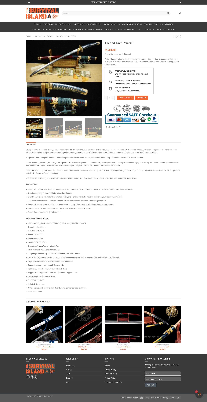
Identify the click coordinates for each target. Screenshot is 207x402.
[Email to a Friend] (112, 127)
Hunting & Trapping (152, 24)
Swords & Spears (111, 24)
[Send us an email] (29, 2)
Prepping (48, 24)
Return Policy (110, 378)
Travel (140, 29)
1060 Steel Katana (84, 347)
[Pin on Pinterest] (114, 127)
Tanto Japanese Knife (162, 347)
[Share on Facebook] (106, 127)
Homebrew (149, 29)
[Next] (98, 78)
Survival (37, 24)
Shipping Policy (111, 374)
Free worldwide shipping (103, 2)
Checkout (69, 378)
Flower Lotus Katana (123, 347)
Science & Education (165, 29)
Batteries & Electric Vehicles (87, 24)
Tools (117, 29)
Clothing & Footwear (82, 29)
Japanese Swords (66, 36)
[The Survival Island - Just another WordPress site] (42, 13)
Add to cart (125, 98)
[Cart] (180, 13)
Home (29, 36)
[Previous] (30, 78)
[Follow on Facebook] (27, 2)
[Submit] (168, 13)
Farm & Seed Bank (103, 29)
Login (68, 374)
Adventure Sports (61, 29)
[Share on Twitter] (109, 127)
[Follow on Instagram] (32, 377)
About (107, 365)
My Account (70, 365)
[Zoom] (29, 113)
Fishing (168, 24)
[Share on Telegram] (119, 127)
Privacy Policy (110, 370)
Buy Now (141, 98)
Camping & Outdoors (40, 29)
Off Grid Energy (62, 24)
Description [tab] (31, 144)
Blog (67, 382)
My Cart (68, 370)
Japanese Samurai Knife (44, 347)
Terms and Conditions (113, 382)
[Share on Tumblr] (117, 127)
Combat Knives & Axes (131, 24)
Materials (128, 29)
